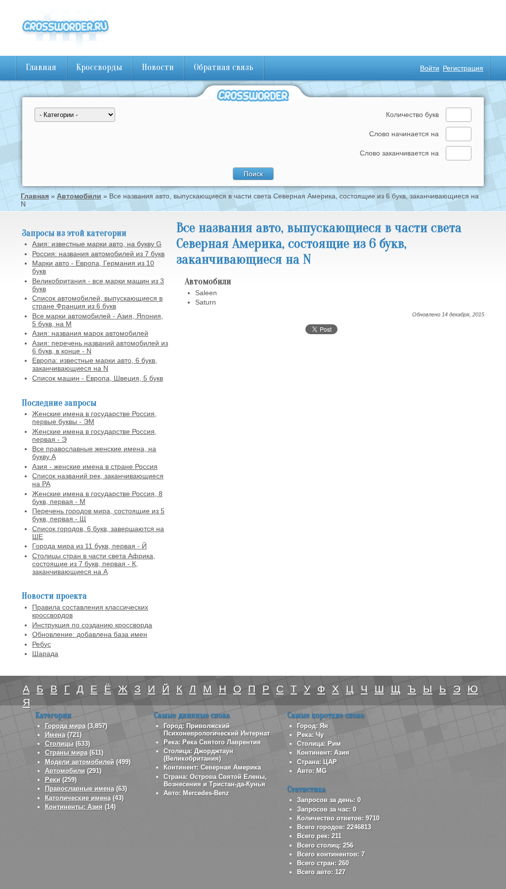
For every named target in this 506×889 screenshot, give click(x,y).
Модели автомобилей (79, 762)
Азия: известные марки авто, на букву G (97, 244)
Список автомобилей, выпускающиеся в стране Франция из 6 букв (97, 302)
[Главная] (65, 49)
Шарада (45, 653)
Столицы (59, 743)
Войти (429, 68)
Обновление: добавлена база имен (89, 634)
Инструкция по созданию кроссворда (92, 625)
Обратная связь (223, 67)
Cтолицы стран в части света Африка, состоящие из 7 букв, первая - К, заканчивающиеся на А (93, 564)
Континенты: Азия (74, 807)
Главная (41, 67)
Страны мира (66, 752)
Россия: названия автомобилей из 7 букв (98, 254)
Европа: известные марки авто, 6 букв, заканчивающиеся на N (94, 364)
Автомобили (79, 196)
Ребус (41, 644)
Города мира (65, 726)
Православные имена (79, 788)
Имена (55, 734)
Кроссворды (99, 67)
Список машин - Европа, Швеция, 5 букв (97, 378)
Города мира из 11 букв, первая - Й (89, 546)
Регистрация (463, 68)
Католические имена (78, 798)
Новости (158, 67)
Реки (52, 779)
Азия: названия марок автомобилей (90, 333)
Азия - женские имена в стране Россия (95, 466)
